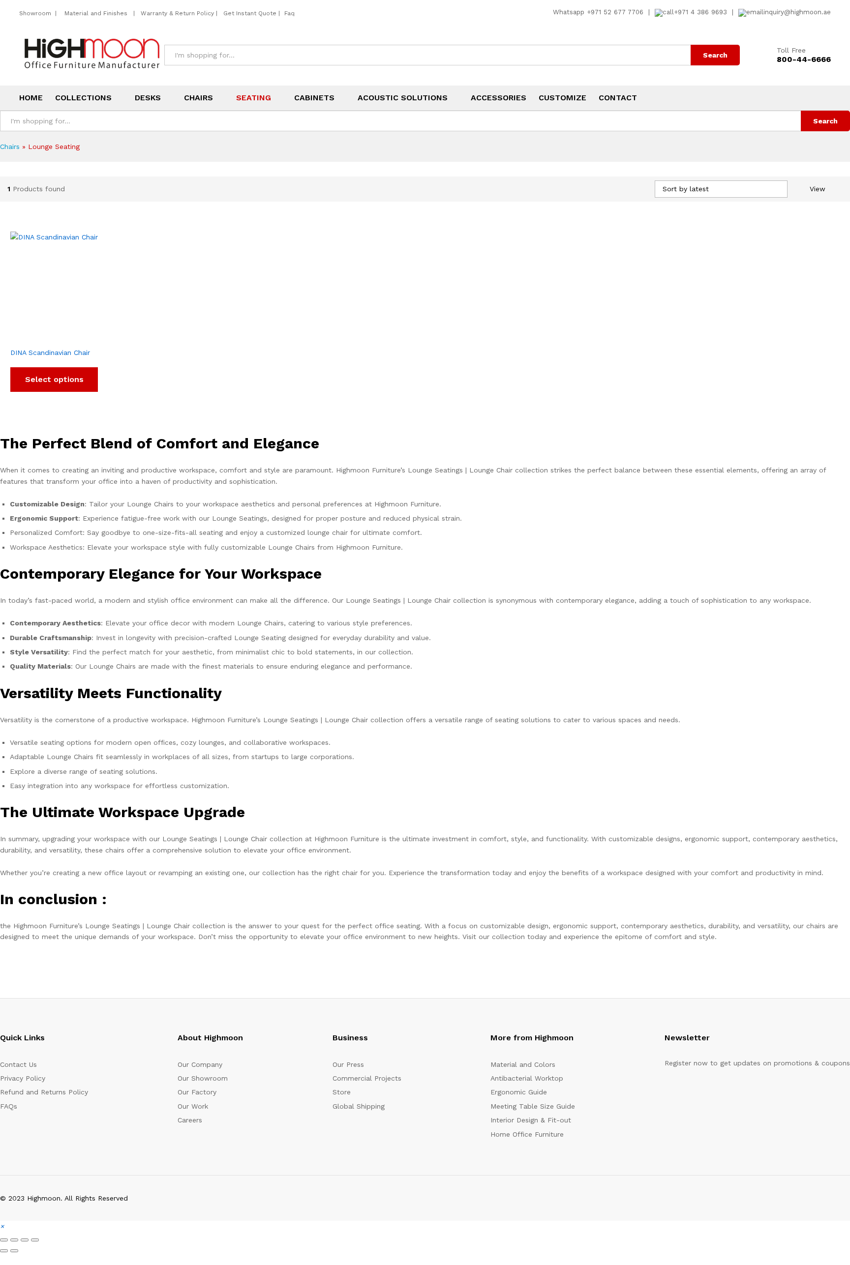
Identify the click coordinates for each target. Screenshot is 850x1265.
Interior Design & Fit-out (530, 1120)
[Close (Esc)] (35, 1239)
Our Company (200, 1064)
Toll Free (791, 50)
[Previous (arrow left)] (4, 1250)
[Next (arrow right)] (14, 1250)
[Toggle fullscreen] (14, 1239)
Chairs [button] (198, 98)
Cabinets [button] (314, 98)
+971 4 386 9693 (700, 12)
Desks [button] (148, 98)
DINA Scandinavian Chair (50, 352)
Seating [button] (253, 98)
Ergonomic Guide (518, 1092)
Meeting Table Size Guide (532, 1106)
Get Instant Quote (249, 13)
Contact (618, 98)
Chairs (10, 146)
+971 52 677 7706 (615, 12)
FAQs (8, 1106)
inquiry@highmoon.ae (797, 12)
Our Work (193, 1106)
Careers (190, 1120)
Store (342, 1092)
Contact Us (18, 1064)
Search (715, 55)
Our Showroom (203, 1078)
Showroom (36, 13)
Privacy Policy (22, 1078)
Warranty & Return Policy (176, 13)
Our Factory (197, 1092)
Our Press (348, 1064)
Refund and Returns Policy (44, 1092)
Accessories (498, 98)
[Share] (25, 1239)
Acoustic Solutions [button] (403, 98)
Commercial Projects (367, 1078)
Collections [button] (83, 98)
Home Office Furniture (527, 1134)
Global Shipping (359, 1106)
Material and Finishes (96, 13)
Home (31, 98)
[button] (2, 1226)
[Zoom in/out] (4, 1239)
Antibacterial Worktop (526, 1078)
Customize (562, 98)
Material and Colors (522, 1064)
